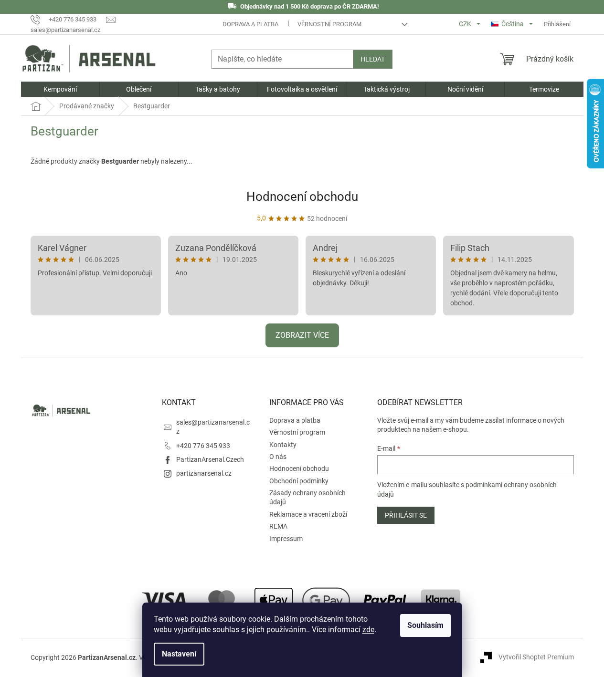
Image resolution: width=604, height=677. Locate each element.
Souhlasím (425, 625)
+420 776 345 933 (203, 445)
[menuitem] (60, 89)
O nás (277, 456)
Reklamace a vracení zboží (308, 514)
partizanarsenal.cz (204, 473)
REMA (278, 526)
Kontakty (283, 444)
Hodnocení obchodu (302, 196)
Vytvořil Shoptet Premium (536, 657)
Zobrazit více (302, 335)
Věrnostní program (329, 24)
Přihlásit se (406, 515)
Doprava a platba (250, 24)
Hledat (372, 59)
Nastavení (179, 653)
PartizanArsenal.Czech (210, 459)
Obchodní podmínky (298, 481)
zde (368, 629)
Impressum (286, 538)
